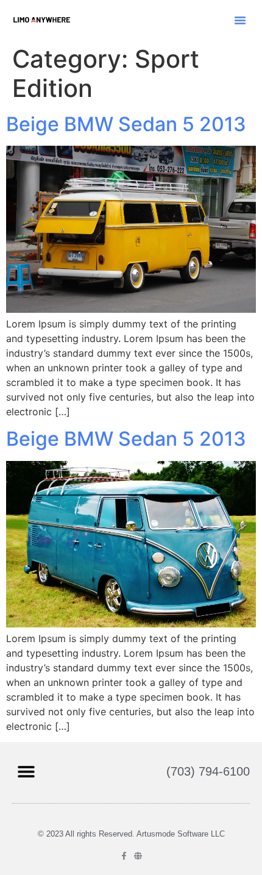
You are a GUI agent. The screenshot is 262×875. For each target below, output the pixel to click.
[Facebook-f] (124, 856)
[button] (240, 20)
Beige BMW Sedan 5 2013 (126, 124)
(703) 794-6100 (208, 771)
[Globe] (138, 856)
